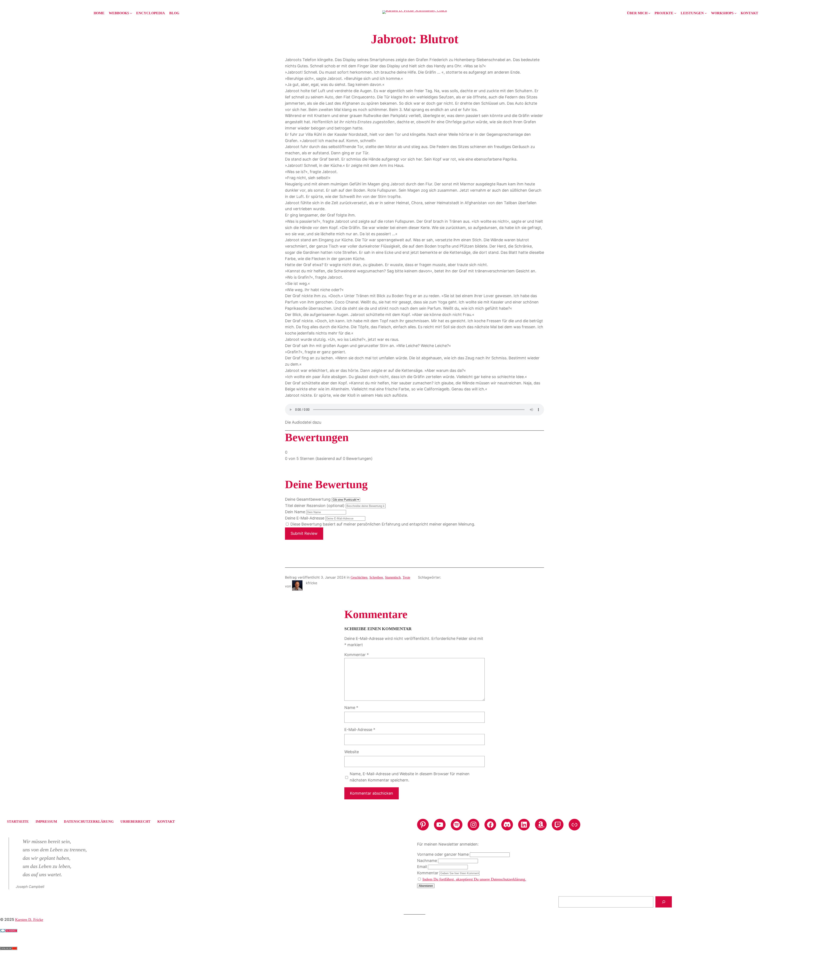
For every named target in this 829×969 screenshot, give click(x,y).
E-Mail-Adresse (359, 729)
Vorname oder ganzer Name (443, 854)
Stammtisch (393, 577)
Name (351, 707)
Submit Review (304, 533)
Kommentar (356, 654)
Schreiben (376, 577)
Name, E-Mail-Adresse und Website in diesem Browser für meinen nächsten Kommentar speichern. (410, 777)
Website (351, 752)
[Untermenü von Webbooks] (131, 13)
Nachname (427, 860)
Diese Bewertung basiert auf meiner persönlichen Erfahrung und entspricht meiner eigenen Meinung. (382, 524)
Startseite (18, 821)
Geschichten (359, 577)
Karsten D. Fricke (29, 919)
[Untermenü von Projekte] (675, 13)
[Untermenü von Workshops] (735, 13)
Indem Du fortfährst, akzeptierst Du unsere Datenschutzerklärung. (474, 879)
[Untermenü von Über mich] (649, 13)
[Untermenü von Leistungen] (706, 13)
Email (422, 866)
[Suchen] (663, 901)
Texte (406, 577)
